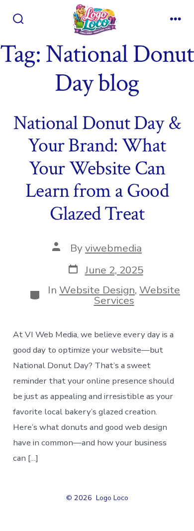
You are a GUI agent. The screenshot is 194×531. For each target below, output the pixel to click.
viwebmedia (113, 248)
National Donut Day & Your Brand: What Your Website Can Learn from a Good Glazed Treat (97, 168)
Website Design (97, 290)
